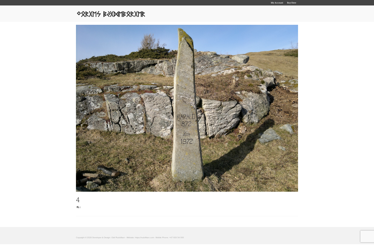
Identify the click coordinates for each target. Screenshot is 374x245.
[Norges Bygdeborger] (111, 13)
